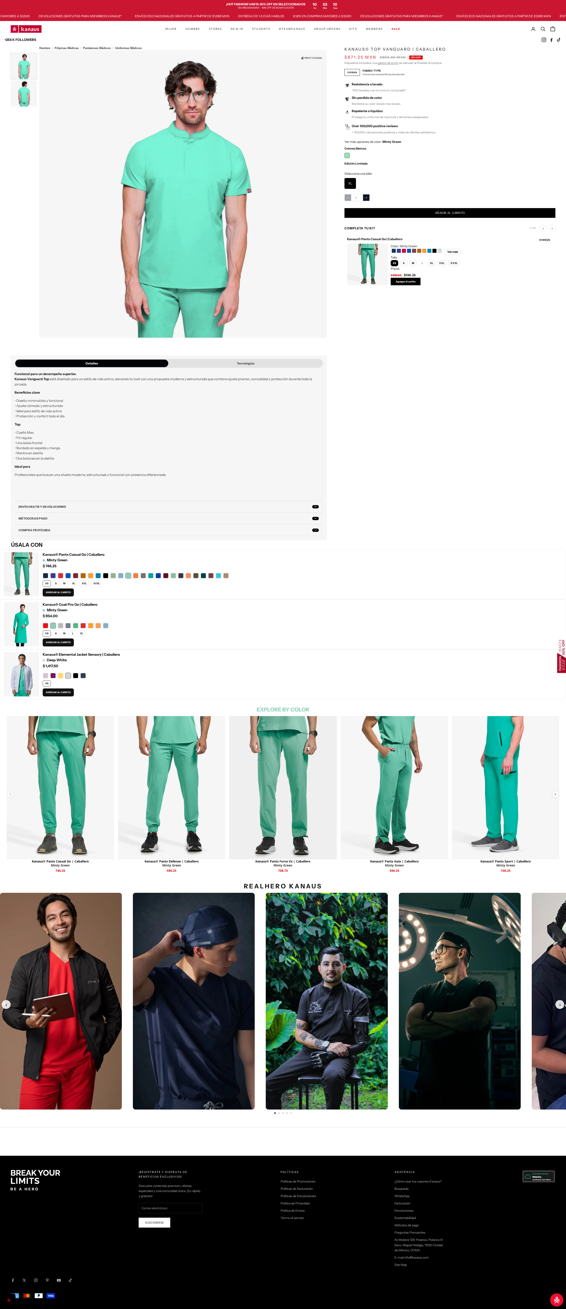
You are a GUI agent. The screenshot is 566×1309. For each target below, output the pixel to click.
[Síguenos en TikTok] (70, 1280)
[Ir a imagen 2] (279, 1113)
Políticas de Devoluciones (298, 1196)
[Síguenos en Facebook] (13, 1280)
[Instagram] (544, 39)
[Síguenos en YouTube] (59, 1280)
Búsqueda (401, 1189)
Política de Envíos (293, 1211)
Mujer (171, 29)
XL (73, 583)
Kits (353, 29)
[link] (283, 5)
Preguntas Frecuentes (409, 1232)
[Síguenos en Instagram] (36, 1280)
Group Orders (327, 29)
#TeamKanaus (292, 29)
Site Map (400, 1265)
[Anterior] (11, 794)
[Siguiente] (555, 794)
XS (46, 583)
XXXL (96, 583)
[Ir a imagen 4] (287, 1113)
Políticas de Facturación (297, 1189)
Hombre (192, 29)
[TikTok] (559, 39)
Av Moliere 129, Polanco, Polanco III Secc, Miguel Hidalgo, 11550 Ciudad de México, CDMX (418, 1245)
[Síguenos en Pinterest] (47, 1280)
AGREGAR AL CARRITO (58, 592)
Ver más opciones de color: (372, 142)
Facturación (402, 1203)
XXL (84, 583)
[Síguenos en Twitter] (24, 1280)
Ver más (452, 251)
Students (261, 29)
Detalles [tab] (92, 363)
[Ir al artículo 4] (24, 66)
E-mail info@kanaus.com (411, 1257)
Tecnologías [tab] (245, 363)
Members (374, 29)
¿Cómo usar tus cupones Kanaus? (418, 1181)
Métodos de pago (406, 1225)
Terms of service (292, 1218)
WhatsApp (401, 1196)
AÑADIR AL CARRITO (450, 213)
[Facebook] (551, 39)
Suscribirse (154, 1222)
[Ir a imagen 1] (275, 1113)
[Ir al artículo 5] (24, 93)
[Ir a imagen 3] (283, 1113)
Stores (215, 29)
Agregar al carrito (406, 281)
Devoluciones (403, 1211)
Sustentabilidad (405, 1218)
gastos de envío (388, 63)
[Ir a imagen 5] (291, 1113)
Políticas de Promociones (298, 1181)
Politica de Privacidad (295, 1203)
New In (237, 29)
